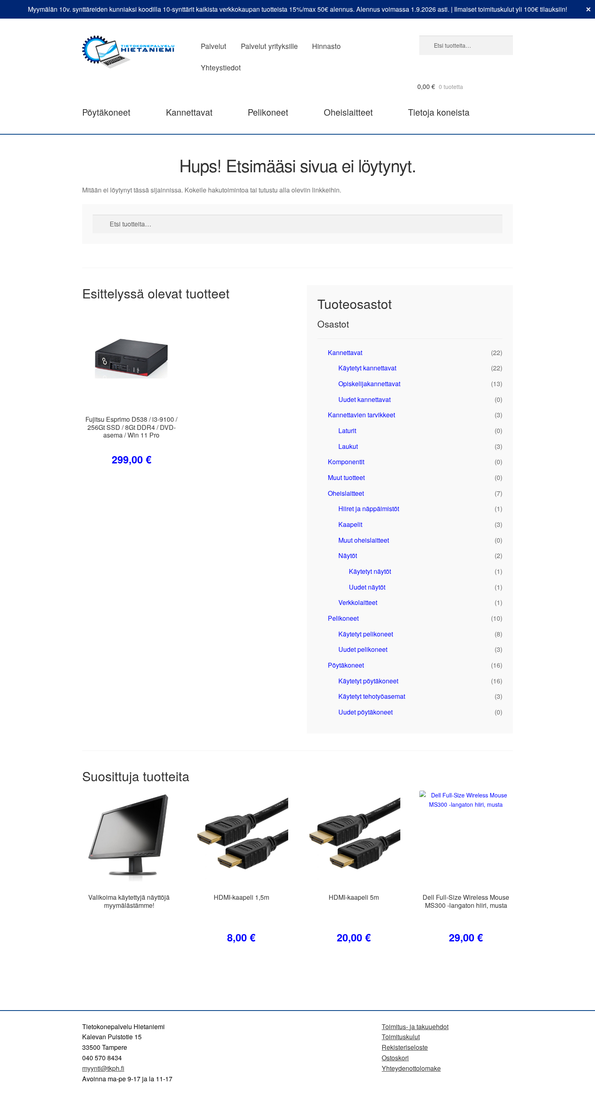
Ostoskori (395, 1057)
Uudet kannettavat (364, 399)
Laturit (347, 430)
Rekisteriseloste (405, 1047)
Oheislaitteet (348, 112)
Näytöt (347, 555)
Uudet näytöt (367, 587)
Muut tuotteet (346, 477)
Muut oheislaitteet (363, 540)
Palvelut (213, 46)
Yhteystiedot (221, 67)
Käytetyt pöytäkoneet (368, 680)
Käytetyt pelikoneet (365, 634)
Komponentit (346, 461)
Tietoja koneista (439, 112)
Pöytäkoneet (106, 112)
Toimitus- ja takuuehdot (415, 1026)
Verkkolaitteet (357, 602)
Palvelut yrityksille (269, 46)
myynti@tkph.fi (103, 1068)
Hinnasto (326, 46)
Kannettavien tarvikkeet (361, 414)
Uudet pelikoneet (362, 649)
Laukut (348, 446)
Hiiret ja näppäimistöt (368, 508)
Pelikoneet (268, 112)
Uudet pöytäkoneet (365, 712)
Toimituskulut (401, 1036)
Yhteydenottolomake (411, 1068)
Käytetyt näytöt (370, 571)
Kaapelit (350, 524)
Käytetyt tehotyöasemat (371, 696)
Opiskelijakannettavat (369, 383)
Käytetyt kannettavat (367, 367)
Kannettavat (189, 112)
